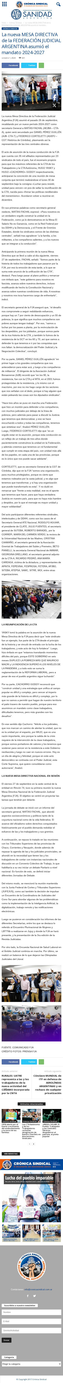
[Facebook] (28, 1296)
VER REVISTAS (10, 1153)
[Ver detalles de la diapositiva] (31, 14)
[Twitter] (35, 1296)
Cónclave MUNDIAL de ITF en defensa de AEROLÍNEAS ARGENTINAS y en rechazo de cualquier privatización (47, 1084)
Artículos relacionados (31, 1104)
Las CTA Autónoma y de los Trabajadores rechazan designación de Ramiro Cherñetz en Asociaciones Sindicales (31, 1131)
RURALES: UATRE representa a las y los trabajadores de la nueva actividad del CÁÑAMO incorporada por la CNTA (15, 1084)
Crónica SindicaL (15, 23)
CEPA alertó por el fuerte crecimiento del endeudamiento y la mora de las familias (11, 1128)
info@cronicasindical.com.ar (38, 1289)
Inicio (4, 23)
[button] (57, 4)
